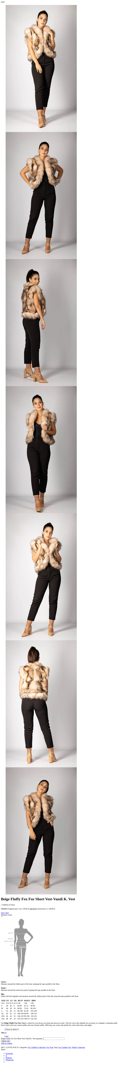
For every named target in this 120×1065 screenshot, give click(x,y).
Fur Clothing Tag (64, 1047)
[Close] (2, 916)
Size (2, 1033)
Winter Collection (78, 1047)
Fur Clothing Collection (36, 1047)
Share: (3, 1050)
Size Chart (5, 913)
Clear (6, 1036)
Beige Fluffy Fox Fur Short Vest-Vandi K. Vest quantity (21, 1039)
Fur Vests (49, 1047)
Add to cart (5, 1041)
